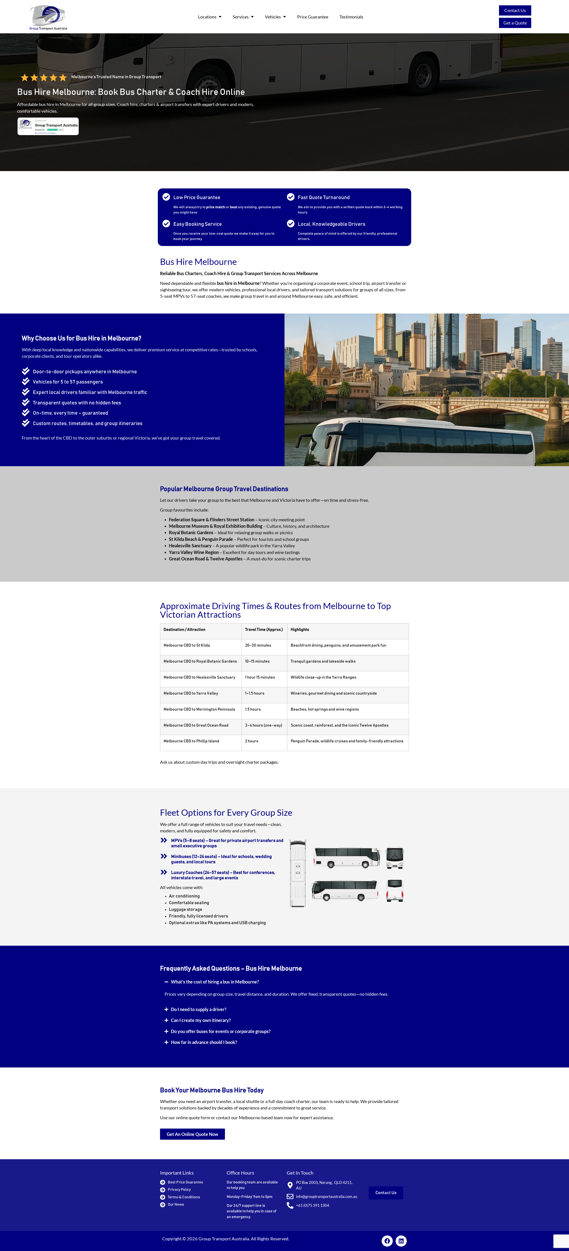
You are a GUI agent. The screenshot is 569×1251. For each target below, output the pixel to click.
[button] (284, 981)
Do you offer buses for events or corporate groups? (220, 1031)
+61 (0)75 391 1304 (312, 1205)
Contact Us (515, 10)
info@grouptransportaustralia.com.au (326, 1196)
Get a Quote (515, 22)
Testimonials (351, 16)
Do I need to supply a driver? (198, 1009)
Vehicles (273, 16)
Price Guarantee (312, 16)
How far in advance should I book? (204, 1042)
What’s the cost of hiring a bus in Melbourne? (215, 981)
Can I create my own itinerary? (201, 1020)
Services (241, 16)
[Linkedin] (401, 1241)
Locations (207, 16)
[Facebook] (387, 1241)
